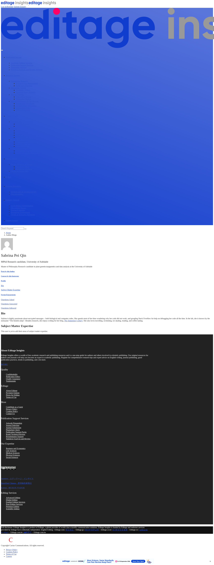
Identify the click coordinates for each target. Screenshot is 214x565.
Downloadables (17, 194)
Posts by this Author (8, 271)
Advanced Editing (13, 498)
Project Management (24, 146)
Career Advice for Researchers (28, 153)
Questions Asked (7, 300)
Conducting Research (19, 81)
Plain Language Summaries (26, 133)
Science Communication (20, 128)
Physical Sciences (13, 455)
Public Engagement (23, 131)
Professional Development (21, 140)
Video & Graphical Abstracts (27, 135)
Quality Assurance (13, 379)
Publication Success (13, 57)
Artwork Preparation (14, 423)
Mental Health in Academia (21, 164)
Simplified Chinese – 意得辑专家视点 (16, 483)
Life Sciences (11, 451)
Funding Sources (22, 124)
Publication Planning (24, 86)
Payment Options (12, 393)
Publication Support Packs (16, 432)
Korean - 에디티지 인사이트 (13, 488)
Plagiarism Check (13, 430)
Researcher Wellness (24, 169)
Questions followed (8, 308)
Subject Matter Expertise (10, 290)
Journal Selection (17, 95)
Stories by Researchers (20, 171)
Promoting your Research (26, 137)
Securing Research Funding (22, 122)
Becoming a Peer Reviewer (26, 151)
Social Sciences (12, 457)
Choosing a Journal (23, 97)
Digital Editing (11, 500)
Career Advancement (19, 148)
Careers (9, 556)
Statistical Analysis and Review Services (26, 70)
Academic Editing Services (21, 63)
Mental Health (11, 159)
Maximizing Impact (18, 208)
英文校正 (70, 530)
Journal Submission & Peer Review (25, 101)
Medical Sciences (13, 453)
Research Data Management (27, 83)
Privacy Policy (11, 409)
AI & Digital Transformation (22, 206)
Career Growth (12, 116)
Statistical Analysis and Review (18, 439)
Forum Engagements (8, 295)
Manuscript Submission (25, 103)
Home (8, 233)
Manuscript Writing (18, 88)
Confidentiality (12, 374)
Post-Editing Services (14, 504)
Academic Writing (23, 90)
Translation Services (19, 67)
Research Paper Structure (26, 92)
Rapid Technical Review (15, 434)
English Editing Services (15, 502)
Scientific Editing (12, 509)
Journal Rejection (22, 108)
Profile (3, 281)
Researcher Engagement (20, 212)
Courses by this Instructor (10, 276)
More (4, 364)
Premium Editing (12, 507)
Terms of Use (11, 397)
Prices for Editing (13, 395)
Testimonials (11, 381)
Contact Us (10, 414)
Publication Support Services (22, 65)
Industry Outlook (12, 200)
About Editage (11, 391)
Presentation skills (23, 144)
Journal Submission (13, 428)
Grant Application (23, 126)
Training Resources (13, 186)
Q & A (8, 177)
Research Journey (13, 75)
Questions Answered (9, 304)
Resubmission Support (15, 437)
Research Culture (22, 167)
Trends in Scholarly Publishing (23, 215)
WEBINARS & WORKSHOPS (23, 192)
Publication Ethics (13, 377)
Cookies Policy (12, 411)
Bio (2, 286)
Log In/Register (7, 7)
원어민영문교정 (92, 530)
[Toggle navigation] (2, 50)
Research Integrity (18, 210)
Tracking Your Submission (26, 106)
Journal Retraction (23, 110)
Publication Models (23, 99)
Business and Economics (15, 448)
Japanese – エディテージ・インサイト (17, 479)
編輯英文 (27, 532)
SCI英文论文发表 (120, 530)
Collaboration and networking (27, 142)
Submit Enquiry (20, 7)
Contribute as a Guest (14, 407)
